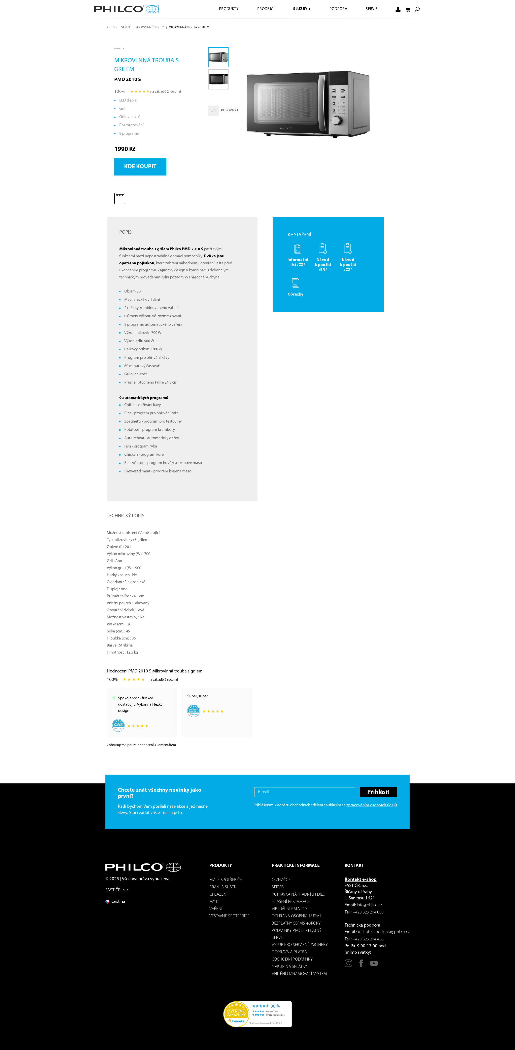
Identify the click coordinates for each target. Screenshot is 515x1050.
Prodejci (266, 9)
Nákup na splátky (289, 967)
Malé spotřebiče (225, 880)
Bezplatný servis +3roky (296, 923)
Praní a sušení (223, 887)
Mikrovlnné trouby (149, 27)
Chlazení (218, 894)
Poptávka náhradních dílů (298, 894)
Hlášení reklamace (291, 902)
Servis (372, 9)
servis (278, 887)
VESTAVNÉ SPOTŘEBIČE (229, 916)
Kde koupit (140, 167)
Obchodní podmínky (292, 959)
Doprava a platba (289, 952)
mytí (213, 902)
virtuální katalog (289, 909)
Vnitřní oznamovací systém (299, 974)
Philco (112, 27)
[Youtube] (374, 965)
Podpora (338, 9)
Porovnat (229, 110)
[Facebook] (361, 965)
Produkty (229, 9)
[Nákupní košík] (408, 9)
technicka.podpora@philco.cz (384, 932)
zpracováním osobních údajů (371, 805)
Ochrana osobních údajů (297, 916)
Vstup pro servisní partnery (300, 945)
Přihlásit (378, 792)
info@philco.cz (369, 905)
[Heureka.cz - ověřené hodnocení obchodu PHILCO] (257, 1014)
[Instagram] (348, 965)
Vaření (126, 27)
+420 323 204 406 (368, 939)
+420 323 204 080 (368, 912)
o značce (281, 880)
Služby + (302, 9)
